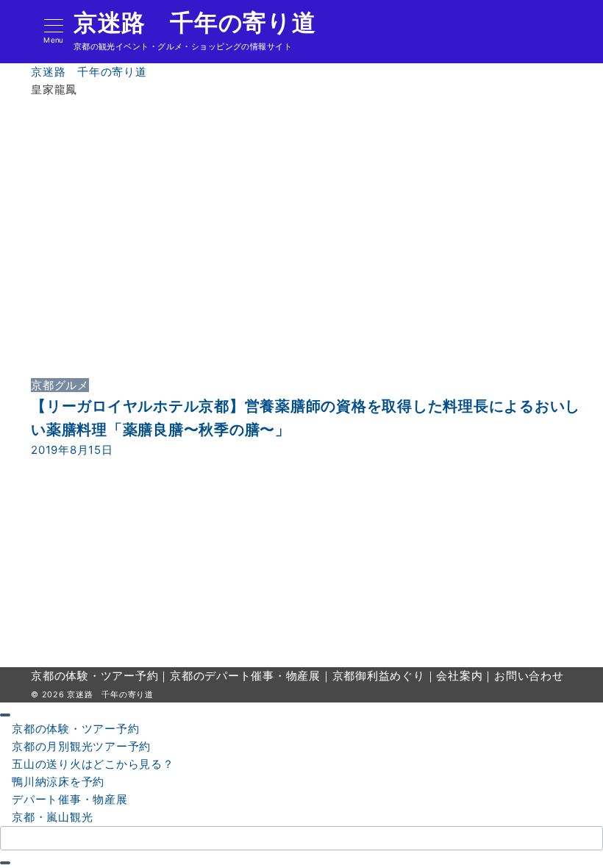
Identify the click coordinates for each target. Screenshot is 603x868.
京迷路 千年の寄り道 (195, 23)
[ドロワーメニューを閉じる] (5, 715)
